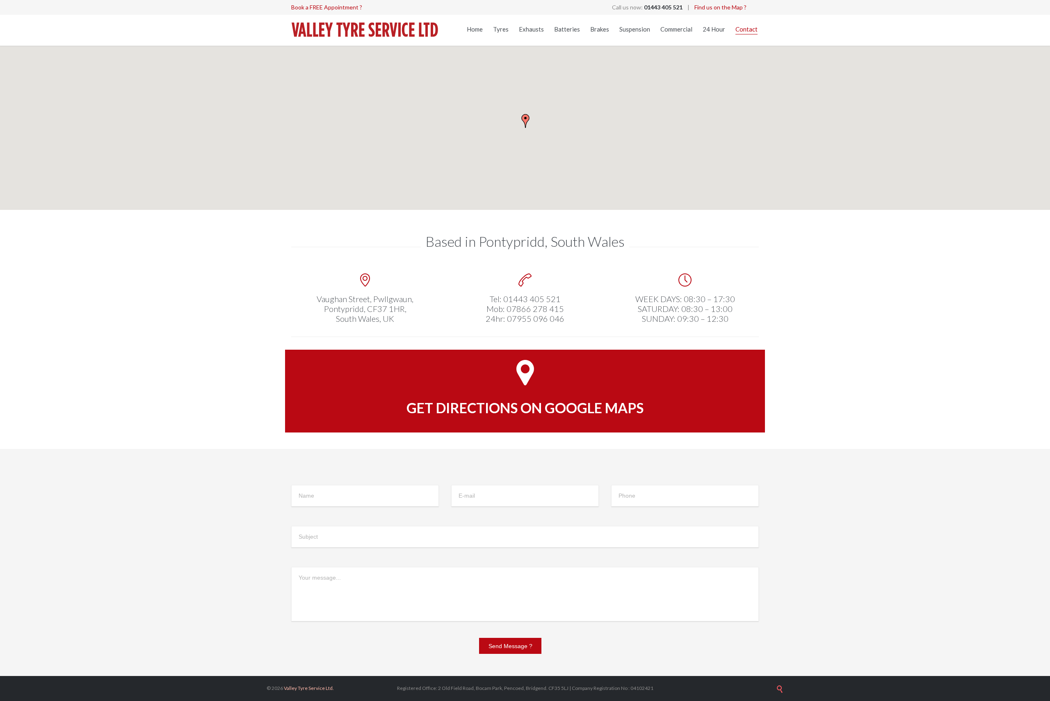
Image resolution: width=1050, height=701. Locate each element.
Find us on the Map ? (720, 7)
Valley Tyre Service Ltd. (309, 688)
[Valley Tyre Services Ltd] (365, 30)
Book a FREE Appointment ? (326, 7)
